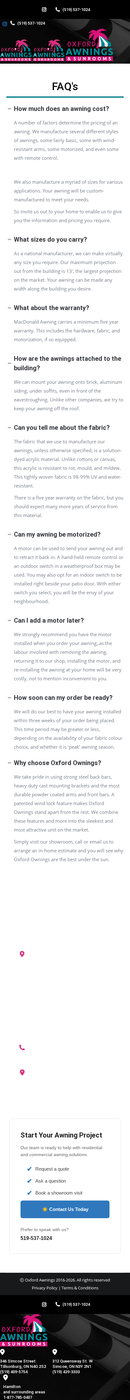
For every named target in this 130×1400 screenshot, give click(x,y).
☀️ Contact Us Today (65, 1209)
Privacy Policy (44, 1288)
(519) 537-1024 (76, 9)
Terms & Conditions (80, 1288)
